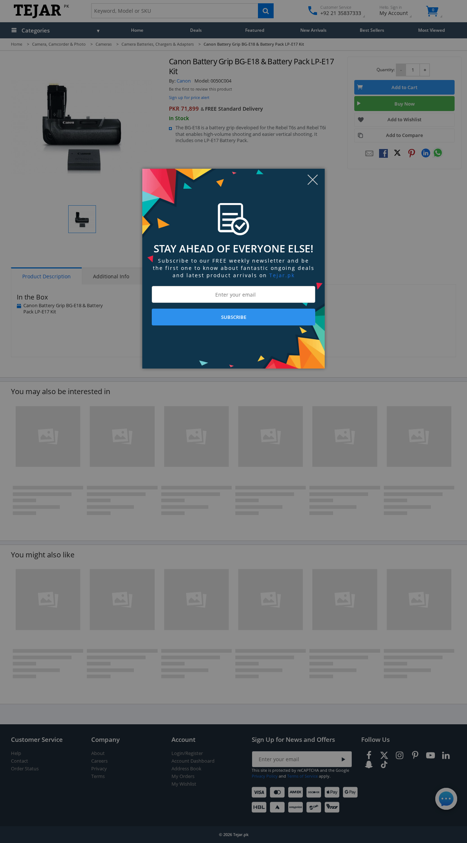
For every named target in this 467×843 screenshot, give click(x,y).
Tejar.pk (282, 275)
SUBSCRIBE (233, 317)
